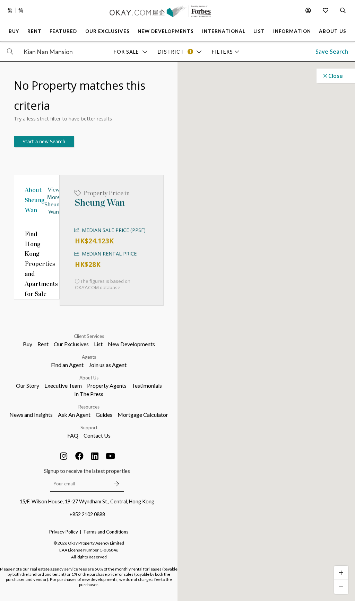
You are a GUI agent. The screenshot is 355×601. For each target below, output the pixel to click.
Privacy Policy (63, 532)
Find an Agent (67, 364)
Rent (43, 344)
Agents (89, 357)
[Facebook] (79, 456)
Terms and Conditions (105, 532)
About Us (88, 377)
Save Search (331, 51)
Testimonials (147, 385)
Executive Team (63, 385)
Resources (88, 407)
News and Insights (31, 414)
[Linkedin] (95, 456)
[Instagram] (64, 456)
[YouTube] (110, 456)
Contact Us (97, 435)
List (98, 344)
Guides (104, 414)
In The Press (88, 394)
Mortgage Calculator (143, 414)
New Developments (131, 344)
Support (88, 427)
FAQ (72, 435)
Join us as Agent (108, 364)
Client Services (89, 336)
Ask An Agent (74, 414)
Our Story (27, 385)
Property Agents (107, 385)
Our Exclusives (71, 344)
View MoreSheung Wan (53, 200)
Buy (27, 344)
